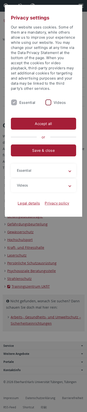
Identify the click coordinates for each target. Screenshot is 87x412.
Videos (60, 102)
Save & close (43, 150)
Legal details (29, 203)
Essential (27, 102)
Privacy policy (57, 203)
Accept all (43, 123)
